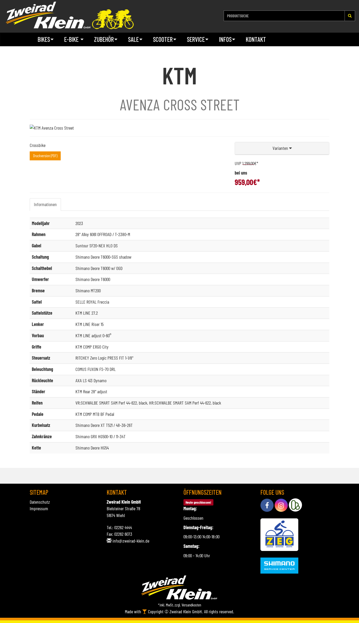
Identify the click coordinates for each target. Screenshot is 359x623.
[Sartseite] (69, 15)
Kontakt (256, 39)
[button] (282, 148)
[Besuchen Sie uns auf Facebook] (267, 505)
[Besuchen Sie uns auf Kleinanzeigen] (295, 505)
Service (196, 39)
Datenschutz (40, 502)
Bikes (44, 39)
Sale (133, 39)
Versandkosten (191, 604)
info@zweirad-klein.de (130, 541)
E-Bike (72, 39)
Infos (225, 39)
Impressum (39, 508)
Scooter (163, 39)
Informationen (45, 204)
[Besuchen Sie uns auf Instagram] (281, 505)
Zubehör (104, 39)
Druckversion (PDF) (45, 156)
